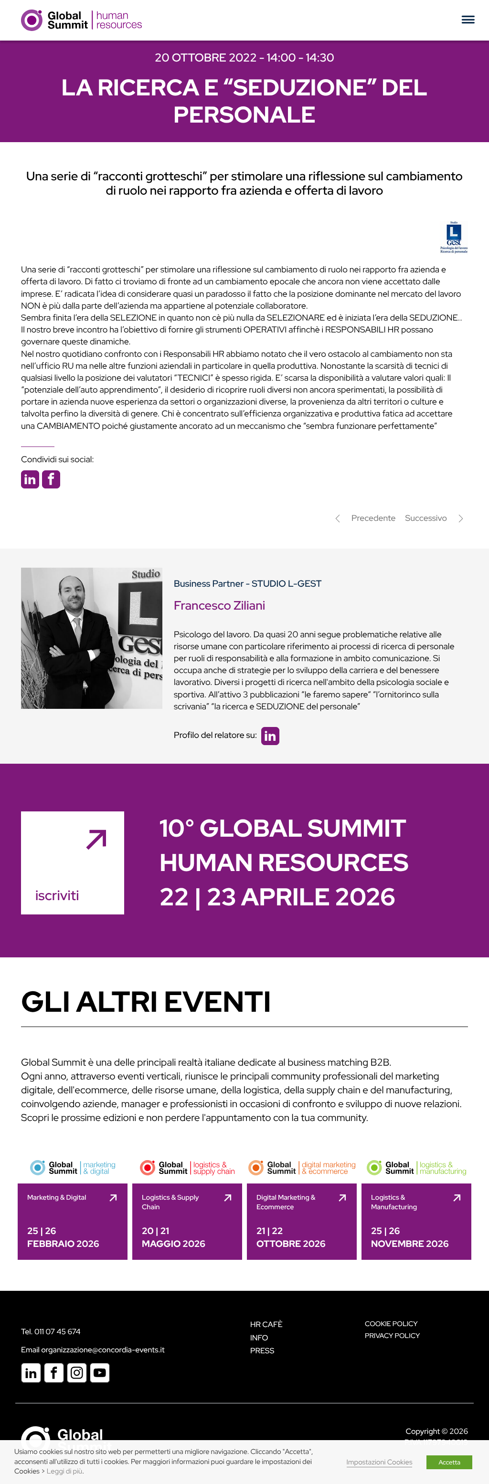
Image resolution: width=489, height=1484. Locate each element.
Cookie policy (391, 1323)
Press (262, 1351)
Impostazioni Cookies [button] (380, 1462)
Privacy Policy (392, 1335)
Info (259, 1338)
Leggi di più (64, 1471)
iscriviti (57, 895)
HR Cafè (266, 1324)
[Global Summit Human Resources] (81, 19)
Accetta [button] (449, 1462)
